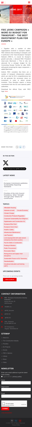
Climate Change (9, 213)
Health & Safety (9, 229)
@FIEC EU (7, 314)
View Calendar (9, 279)
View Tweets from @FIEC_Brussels (15, 168)
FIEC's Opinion (7, 353)
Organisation (5, 386)
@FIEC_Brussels (9, 310)
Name (3, 380)
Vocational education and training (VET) (14, 265)
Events (5, 350)
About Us (6, 337)
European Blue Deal (10, 224)
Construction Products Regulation (14, 216)
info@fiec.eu (8, 306)
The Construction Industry (11, 340)
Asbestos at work (9, 210)
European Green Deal (10, 227)
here (6, 91)
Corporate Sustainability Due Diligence (16, 218)
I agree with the (12, 376)
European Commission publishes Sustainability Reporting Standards (15, 184)
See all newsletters (7, 412)
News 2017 (20, 15)
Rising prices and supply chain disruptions (13, 254)
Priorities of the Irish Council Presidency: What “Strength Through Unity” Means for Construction (14, 195)
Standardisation (9, 261)
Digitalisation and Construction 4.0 (14, 221)
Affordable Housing (10, 207)
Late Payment (8, 235)
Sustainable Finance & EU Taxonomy (15, 258)
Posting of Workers (10, 245)
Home (7, 15)
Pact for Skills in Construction (13, 242)
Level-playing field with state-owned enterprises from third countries (15, 239)
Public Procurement (10, 248)
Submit (5, 408)
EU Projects (6, 347)
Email (3, 393)
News (13, 15)
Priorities (5, 344)
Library (5, 356)
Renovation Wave (9, 251)
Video (5, 362)
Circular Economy (22, 210)
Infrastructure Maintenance (12, 232)
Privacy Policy (16, 424)
